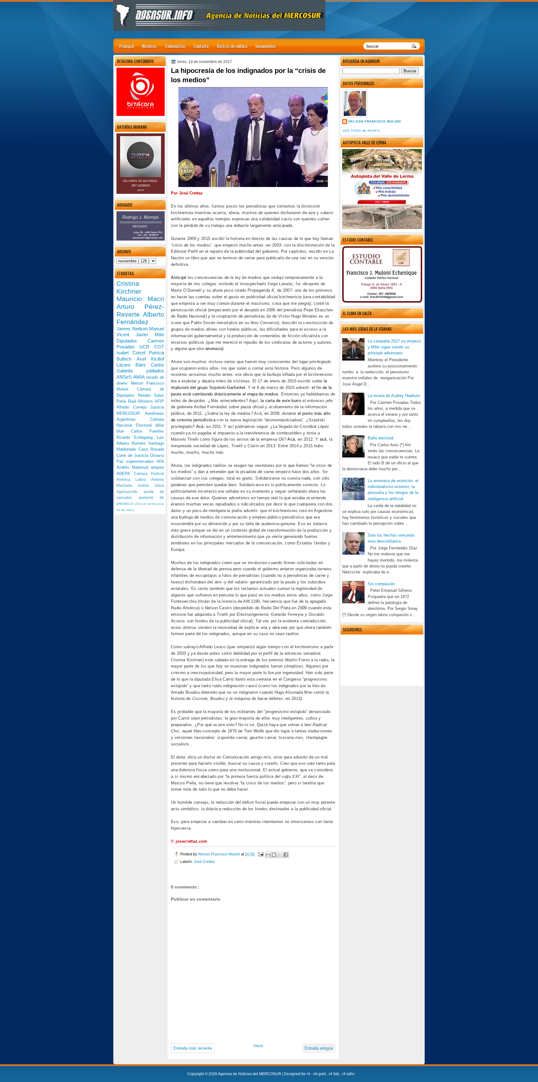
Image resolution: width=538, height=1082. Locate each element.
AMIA (139, 377)
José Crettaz (204, 861)
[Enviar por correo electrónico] (268, 855)
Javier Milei (150, 334)
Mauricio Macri (140, 298)
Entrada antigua (318, 1048)
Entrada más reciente (192, 1048)
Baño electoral (381, 438)
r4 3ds (334, 1074)
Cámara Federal (149, 474)
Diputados (132, 340)
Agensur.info (130, 492)
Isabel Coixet (132, 352)
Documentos (266, 46)
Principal (126, 46)
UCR (146, 346)
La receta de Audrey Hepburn (394, 395)
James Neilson (132, 328)
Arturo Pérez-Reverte (140, 310)
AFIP (159, 401)
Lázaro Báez (133, 364)
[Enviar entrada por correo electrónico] (260, 854)
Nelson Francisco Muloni (374, 121)
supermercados (141, 461)
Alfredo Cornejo (133, 407)
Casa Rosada (151, 449)
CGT (159, 346)
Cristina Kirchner (128, 287)
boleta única (151, 485)
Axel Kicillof (150, 358)
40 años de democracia (147, 503)
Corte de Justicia (133, 455)
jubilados (155, 370)
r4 (309, 1074)
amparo (157, 467)
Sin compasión (381, 584)
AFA (160, 461)
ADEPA (125, 473)
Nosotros (149, 46)
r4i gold (320, 1074)
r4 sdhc (348, 1074)
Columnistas (175, 46)
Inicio (258, 1045)
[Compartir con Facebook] (286, 855)
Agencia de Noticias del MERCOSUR (250, 1074)
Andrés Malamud (133, 467)
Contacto (201, 46)
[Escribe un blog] (274, 855)
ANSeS (124, 377)
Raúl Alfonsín (141, 401)
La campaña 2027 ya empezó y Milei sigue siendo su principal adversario (394, 347)
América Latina (133, 479)
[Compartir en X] (280, 855)
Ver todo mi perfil (361, 130)
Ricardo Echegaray (136, 437)
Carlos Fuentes (147, 431)
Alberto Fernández (140, 318)
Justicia (157, 407)
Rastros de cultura (232, 46)
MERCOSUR (130, 413)
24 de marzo (125, 510)
